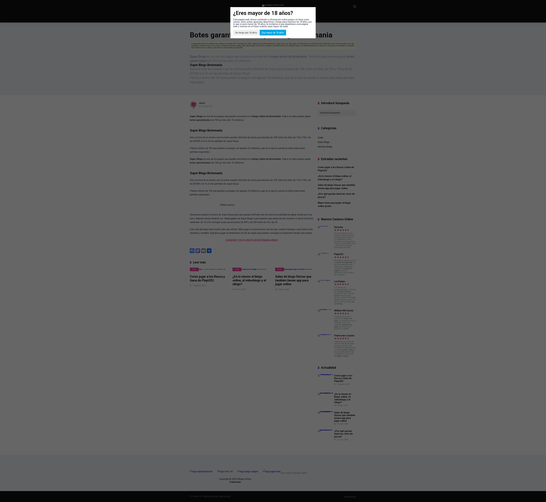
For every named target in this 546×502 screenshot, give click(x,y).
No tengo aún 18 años (246, 32)
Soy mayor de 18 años (273, 32)
